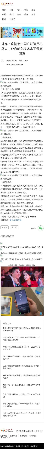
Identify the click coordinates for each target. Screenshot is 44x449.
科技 (4, 14)
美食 (26, 14)
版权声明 (6, 437)
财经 (11, 9)
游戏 (19, 14)
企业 (11, 14)
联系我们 (13, 435)
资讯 (4, 9)
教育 (26, 9)
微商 (4, 19)
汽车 (19, 9)
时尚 (33, 14)
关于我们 (3, 435)
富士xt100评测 (15, 220)
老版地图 (23, 435)
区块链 (12, 19)
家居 (33, 9)
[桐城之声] (7, 4)
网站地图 (33, 435)
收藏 (5, 227)
